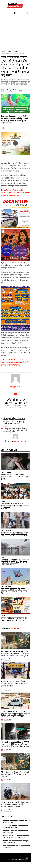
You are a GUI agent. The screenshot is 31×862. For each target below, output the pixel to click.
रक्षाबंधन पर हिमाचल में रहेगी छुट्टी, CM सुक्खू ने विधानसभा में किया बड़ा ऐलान (14, 619)
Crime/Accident (6, 472)
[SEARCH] (29, 12)
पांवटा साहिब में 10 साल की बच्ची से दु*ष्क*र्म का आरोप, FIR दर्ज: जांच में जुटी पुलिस (14, 476)
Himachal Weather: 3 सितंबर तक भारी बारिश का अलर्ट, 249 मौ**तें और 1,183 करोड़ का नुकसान (15, 562)
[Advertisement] (15, 31)
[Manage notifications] (27, 858)
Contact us (19, 858)
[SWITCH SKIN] (15, 13)
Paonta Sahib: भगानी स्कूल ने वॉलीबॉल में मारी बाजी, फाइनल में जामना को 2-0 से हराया (15, 506)
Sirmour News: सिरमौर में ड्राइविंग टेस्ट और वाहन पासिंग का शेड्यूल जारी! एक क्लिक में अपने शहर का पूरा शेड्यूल (15, 714)
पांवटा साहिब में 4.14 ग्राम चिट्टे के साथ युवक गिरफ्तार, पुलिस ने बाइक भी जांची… (15, 534)
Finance (15, 629)
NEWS (3, 501)
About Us (11, 858)
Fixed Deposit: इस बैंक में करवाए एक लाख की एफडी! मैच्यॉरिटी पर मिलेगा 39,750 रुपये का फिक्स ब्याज (15, 804)
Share (3, 96)
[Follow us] (27, 13)
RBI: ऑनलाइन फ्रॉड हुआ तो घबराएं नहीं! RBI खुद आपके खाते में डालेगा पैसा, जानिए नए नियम (15, 774)
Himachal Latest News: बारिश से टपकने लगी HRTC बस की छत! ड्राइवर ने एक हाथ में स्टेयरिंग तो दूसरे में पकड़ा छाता (15, 744)
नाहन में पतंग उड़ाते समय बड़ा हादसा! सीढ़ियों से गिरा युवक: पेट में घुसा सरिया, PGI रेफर (14, 591)
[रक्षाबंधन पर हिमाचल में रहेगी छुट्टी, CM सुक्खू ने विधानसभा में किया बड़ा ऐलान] (15, 605)
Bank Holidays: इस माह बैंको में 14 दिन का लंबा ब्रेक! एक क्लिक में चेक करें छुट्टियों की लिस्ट (14, 683)
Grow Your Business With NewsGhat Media (15, 859)
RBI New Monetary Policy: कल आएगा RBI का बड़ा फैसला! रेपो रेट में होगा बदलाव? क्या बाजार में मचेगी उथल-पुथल (15, 653)
